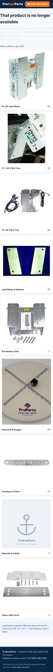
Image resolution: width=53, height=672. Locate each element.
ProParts (13, 4)
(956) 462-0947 (18, 628)
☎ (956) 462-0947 (37, 4)
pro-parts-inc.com (21, 667)
